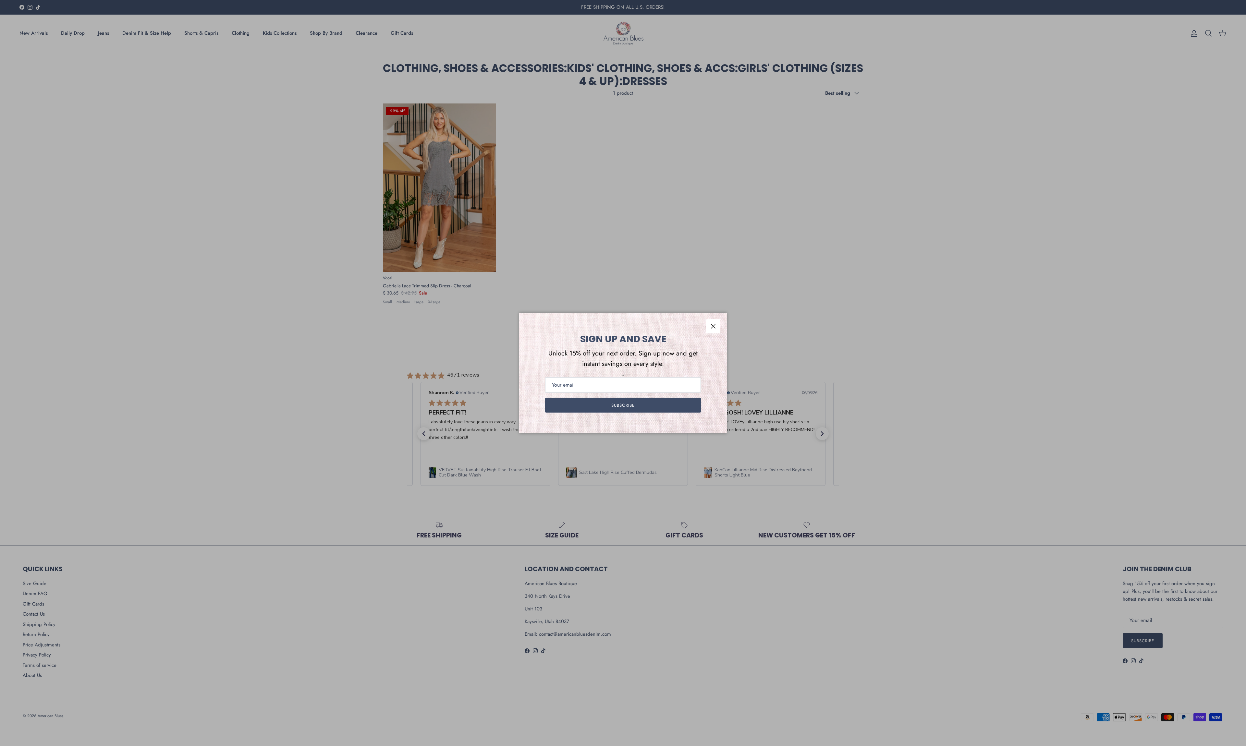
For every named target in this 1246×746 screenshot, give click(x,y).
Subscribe (622, 405)
